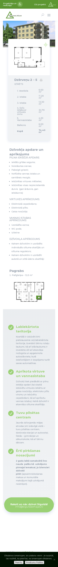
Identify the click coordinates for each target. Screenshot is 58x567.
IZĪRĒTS (18, 84)
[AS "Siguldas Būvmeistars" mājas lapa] (19, 6)
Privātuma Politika (34, 562)
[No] (54, 559)
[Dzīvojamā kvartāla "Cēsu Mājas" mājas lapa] (52, 6)
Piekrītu (18, 562)
